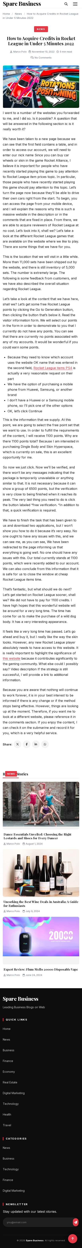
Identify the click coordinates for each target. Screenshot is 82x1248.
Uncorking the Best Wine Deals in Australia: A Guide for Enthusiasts (41, 904)
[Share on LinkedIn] (36, 744)
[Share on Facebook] (26, 744)
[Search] (66, 4)
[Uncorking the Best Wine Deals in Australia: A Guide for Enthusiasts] (41, 873)
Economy (9, 1071)
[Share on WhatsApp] (45, 744)
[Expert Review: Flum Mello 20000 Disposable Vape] (41, 940)
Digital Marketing (14, 1093)
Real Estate (10, 1082)
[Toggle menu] (75, 4)
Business (8, 1050)
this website (11, 658)
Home (6, 13)
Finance (8, 1061)
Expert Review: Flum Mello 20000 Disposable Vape (41, 969)
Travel (7, 1125)
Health (7, 1114)
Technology (11, 1103)
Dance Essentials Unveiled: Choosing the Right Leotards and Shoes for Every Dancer (37, 836)
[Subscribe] (75, 1222)
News (18, 13)
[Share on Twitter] (17, 744)
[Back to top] (72, 1238)
